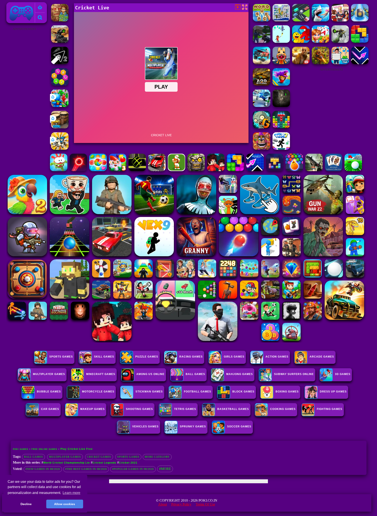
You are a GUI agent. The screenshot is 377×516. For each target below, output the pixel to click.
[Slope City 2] (137, 170)
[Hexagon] (60, 84)
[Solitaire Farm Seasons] (320, 41)
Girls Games (234, 356)
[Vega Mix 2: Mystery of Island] (60, 20)
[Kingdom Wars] (60, 148)
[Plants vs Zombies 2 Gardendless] (261, 127)
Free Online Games (44, 449)
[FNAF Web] (261, 148)
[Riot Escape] (301, 41)
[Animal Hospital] (281, 63)
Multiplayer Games (65, 456)
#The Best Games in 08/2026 (86, 469)
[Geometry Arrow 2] (60, 63)
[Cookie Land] (98, 170)
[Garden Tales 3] (117, 170)
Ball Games (33, 456)
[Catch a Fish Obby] (281, 84)
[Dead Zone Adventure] (281, 106)
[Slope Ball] (359, 20)
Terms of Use (205, 504)
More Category (157, 456)
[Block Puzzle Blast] (281, 127)
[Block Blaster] (359, 41)
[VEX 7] (281, 148)
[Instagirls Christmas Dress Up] (340, 20)
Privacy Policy (181, 504)
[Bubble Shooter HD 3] (294, 170)
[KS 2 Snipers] (340, 41)
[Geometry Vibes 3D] (255, 170)
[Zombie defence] (60, 106)
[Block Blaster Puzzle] (235, 170)
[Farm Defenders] (320, 63)
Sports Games (61, 356)
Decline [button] (26, 504)
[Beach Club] (340, 63)
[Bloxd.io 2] (215, 170)
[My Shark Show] (320, 20)
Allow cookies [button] (64, 504)
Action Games (277, 356)
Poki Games (17, 5)
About (162, 504)
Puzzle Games (146, 356)
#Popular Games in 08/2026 (133, 469)
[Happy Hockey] (281, 41)
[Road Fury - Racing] (261, 63)
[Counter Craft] (261, 41)
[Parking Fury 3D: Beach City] (157, 170)
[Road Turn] (301, 20)
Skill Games (104, 356)
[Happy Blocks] (274, 170)
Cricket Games (99, 456)
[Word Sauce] (261, 20)
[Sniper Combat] (60, 41)
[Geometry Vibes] (359, 63)
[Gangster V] (301, 63)
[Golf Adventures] (353, 170)
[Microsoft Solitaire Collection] (333, 170)
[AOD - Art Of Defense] (261, 84)
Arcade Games (322, 356)
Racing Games (191, 356)
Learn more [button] (71, 493)
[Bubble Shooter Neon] (78, 170)
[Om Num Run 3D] (58, 170)
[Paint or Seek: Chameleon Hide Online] (60, 127)
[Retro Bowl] (176, 170)
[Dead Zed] (314, 170)
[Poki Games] (40, 7)
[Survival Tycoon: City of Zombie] (196, 170)
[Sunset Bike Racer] (281, 20)
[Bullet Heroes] (261, 106)
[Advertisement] (24, 97)
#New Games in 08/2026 (43, 469)
